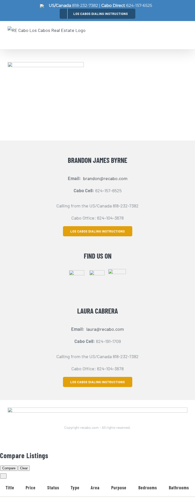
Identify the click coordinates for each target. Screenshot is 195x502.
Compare (8, 468)
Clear (24, 468)
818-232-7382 (85, 5)
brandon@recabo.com (105, 178)
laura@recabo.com (105, 329)
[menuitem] (97, 13)
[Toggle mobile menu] (184, 35)
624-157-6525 (139, 5)
